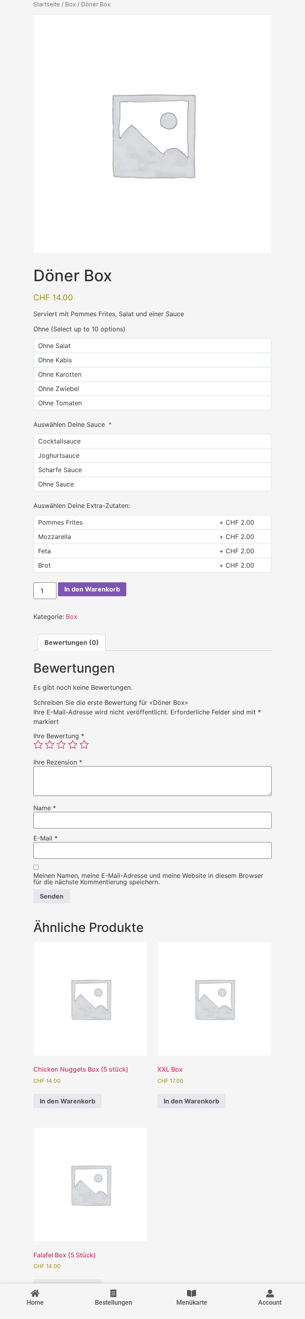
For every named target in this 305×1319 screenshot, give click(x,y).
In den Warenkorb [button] (67, 1101)
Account (270, 1302)
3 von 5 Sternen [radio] (61, 744)
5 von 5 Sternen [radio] (84, 744)
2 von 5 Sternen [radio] (49, 744)
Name (44, 808)
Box (70, 4)
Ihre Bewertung (58, 736)
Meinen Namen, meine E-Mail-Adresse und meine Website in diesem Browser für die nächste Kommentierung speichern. (148, 878)
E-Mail (45, 838)
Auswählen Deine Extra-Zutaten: (81, 506)
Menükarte (191, 1302)
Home (35, 1302)
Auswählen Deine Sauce (70, 424)
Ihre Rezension (57, 762)
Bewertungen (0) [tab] (71, 642)
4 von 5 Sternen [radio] (72, 744)
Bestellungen (113, 1302)
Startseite (46, 4)
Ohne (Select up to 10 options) (79, 329)
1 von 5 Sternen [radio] (38, 744)
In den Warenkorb (92, 589)
